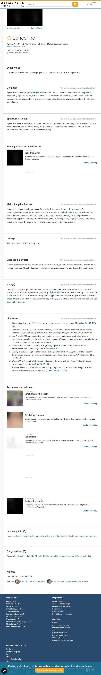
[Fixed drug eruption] (15, 420)
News (54, 623)
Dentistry (9, 606)
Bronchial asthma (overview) (62, 555)
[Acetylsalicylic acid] (15, 506)
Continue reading (90, 162)
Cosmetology (11, 604)
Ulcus (8, 662)
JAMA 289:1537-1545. (56, 370)
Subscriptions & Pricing (61, 628)
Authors (55, 630)
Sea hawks (73, 535)
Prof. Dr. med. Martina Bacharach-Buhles (70, 581)
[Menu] (94, 4)
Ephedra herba (57, 292)
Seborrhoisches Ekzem (14, 659)
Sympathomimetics (87, 535)
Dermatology (11, 609)
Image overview (13, 28)
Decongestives (13, 535)
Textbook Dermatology (61, 604)
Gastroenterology (13, 611)
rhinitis (82, 212)
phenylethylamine (35, 92)
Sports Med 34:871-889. (39, 364)
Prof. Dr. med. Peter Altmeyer (32, 581)
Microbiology (11, 616)
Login (67, 625)
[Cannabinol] (15, 441)
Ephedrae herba (27, 535)
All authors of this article (16, 46)
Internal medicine (12, 614)
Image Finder (36, 28)
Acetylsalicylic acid (15, 555)
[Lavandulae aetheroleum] (15, 398)
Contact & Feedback (60, 635)
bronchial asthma (66, 212)
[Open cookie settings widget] (4, 671)
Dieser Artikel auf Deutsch (18, 53)
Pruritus (9, 657)
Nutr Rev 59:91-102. (50, 348)
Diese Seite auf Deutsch (63, 606)
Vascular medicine (13, 627)
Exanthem (10, 654)
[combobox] (48, 4)
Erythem (9, 649)
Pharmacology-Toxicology (16, 622)
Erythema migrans (13, 652)
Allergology (10, 601)
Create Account (58, 625)
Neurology (10, 619)
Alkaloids (29, 555)
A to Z (17, 601)
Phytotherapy (11, 624)
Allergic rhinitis (42, 555)
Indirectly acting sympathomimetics (51, 535)
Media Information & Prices (62, 640)
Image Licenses (58, 638)
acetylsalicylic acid (15, 301)
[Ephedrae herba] (15, 157)
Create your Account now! (49, 670)
